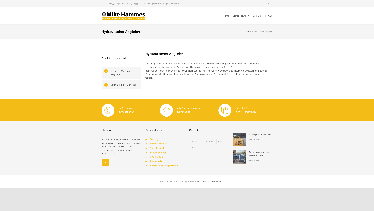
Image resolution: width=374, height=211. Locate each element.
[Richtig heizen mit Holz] (239, 139)
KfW (193, 148)
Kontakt (268, 16)
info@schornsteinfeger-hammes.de (164, 3)
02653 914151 (114, 3)
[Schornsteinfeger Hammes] (129, 16)
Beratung (154, 139)
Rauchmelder (156, 161)
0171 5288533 (132, 3)
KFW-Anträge (156, 157)
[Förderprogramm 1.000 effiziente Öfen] (239, 157)
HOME (246, 31)
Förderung (208, 141)
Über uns (257, 16)
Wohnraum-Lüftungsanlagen (164, 166)
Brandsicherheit (157, 148)
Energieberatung (158, 152)
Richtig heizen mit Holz (260, 134)
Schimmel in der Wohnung (123, 85)
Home (226, 16)
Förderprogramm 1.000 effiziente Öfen (260, 154)
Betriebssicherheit (158, 144)
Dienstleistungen (241, 16)
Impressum (203, 181)
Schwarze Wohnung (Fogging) (120, 73)
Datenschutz (217, 181)
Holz (220, 141)
